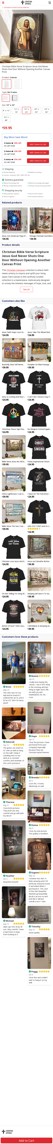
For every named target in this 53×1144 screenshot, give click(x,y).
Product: (9, 77)
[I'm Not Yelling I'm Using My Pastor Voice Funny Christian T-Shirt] (14, 579)
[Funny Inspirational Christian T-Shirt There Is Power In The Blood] (39, 446)
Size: (8, 105)
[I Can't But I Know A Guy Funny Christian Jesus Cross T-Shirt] (39, 382)
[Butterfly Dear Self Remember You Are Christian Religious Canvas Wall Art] (14, 349)
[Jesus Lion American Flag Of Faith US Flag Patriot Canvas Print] (15, 220)
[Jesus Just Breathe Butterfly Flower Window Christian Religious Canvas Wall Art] (39, 546)
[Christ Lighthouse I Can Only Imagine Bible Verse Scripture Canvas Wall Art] (14, 479)
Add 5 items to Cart (38, 160)
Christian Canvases (16, 270)
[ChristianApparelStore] (26, 2)
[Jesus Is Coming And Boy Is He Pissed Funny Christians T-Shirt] (14, 382)
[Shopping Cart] (49, 2)
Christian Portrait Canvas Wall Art (16, 7)
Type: (9, 92)
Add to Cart (26, 1140)
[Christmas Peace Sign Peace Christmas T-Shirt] (14, 414)
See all (26, 289)
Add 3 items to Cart (38, 152)
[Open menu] (10, 2)
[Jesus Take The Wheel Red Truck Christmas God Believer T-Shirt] (39, 317)
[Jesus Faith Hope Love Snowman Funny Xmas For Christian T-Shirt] (14, 317)
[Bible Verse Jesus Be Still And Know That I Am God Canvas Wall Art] (14, 446)
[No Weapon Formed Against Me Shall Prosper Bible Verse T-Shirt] (39, 414)
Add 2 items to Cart (38, 144)
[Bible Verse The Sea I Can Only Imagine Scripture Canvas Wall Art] (14, 511)
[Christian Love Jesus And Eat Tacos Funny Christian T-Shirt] (14, 546)
